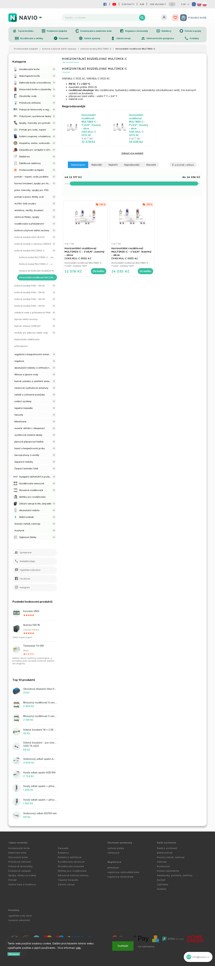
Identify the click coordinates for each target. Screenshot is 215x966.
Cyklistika (162, 884)
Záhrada (162, 862)
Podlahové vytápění (54, 31)
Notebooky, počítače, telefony (174, 875)
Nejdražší (113, 165)
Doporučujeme (78, 165)
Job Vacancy (158, 4)
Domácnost (163, 866)
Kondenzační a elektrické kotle (93, 31)
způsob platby (116, 848)
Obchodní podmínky (120, 842)
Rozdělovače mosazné (71, 866)
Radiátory (163, 31)
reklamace (114, 852)
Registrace (114, 862)
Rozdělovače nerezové (71, 862)
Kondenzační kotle (19, 848)
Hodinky (161, 889)
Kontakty (128, 4)
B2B (142, 4)
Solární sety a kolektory (22, 884)
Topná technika (22, 31)
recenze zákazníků (19, 920)
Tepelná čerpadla (68, 880)
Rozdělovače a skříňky (29, 38)
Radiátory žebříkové (69, 857)
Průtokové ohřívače (19, 862)
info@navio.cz (198, 956)
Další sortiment (166, 842)
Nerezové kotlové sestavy (73, 875)
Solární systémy (89, 38)
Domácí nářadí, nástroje (171, 857)
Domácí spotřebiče (168, 871)
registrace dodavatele (120, 876)
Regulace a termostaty (134, 31)
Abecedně (151, 165)
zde (78, 947)
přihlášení (113, 867)
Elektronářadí (165, 852)
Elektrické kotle (17, 852)
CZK (183, 4)
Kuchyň (161, 880)
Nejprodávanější (132, 165)
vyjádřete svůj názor (20, 915)
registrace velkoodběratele (123, 872)
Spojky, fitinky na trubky (22, 875)
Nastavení (14, 954)
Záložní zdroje (121, 38)
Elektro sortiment (167, 848)
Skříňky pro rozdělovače (72, 871)
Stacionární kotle (18, 857)
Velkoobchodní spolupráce (157, 38)
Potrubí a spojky (190, 31)
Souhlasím (123, 946)
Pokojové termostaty (20, 866)
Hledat (142, 18)
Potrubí (12, 880)
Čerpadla (61, 38)
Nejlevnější (96, 165)
